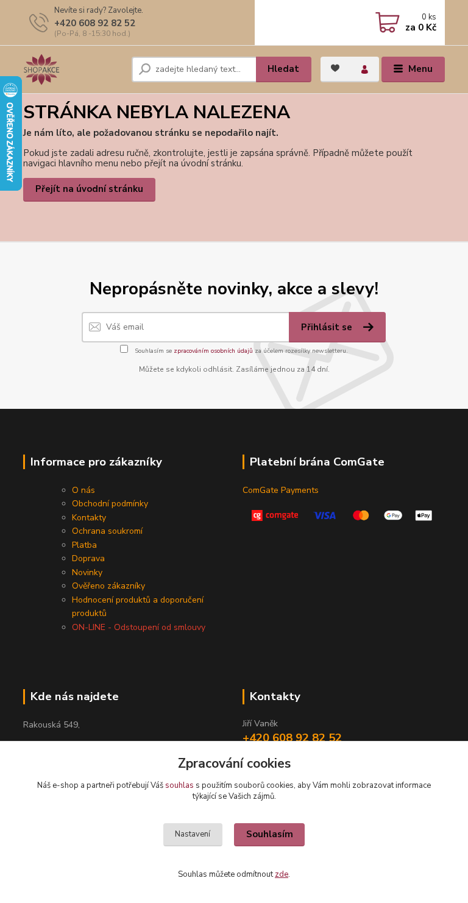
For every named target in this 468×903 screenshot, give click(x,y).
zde (281, 874)
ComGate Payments (281, 490)
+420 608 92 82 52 (94, 23)
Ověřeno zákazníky (108, 586)
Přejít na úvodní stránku (89, 189)
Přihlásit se (328, 327)
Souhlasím (269, 834)
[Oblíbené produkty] (335, 68)
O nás (83, 490)
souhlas (179, 785)
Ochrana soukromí (107, 531)
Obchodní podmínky (110, 503)
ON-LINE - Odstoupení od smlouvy (138, 627)
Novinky (87, 572)
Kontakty (89, 517)
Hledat (283, 69)
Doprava (88, 558)
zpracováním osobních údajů (213, 351)
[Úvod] (72, 69)
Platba (84, 545)
